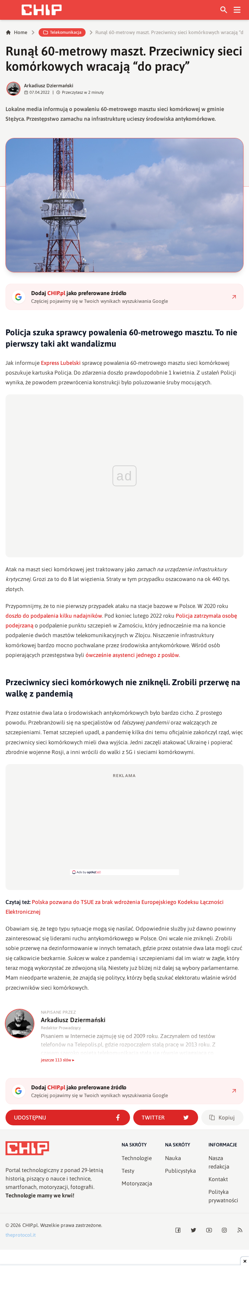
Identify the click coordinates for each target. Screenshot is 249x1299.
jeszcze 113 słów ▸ (58, 1060)
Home (20, 32)
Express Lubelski (61, 363)
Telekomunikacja (65, 32)
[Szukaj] (224, 10)
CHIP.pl (30, 1225)
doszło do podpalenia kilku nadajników (54, 615)
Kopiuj (227, 1117)
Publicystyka (180, 1171)
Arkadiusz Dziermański (48, 85)
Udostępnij (30, 1117)
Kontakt (218, 1179)
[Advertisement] (124, 823)
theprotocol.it (21, 1235)
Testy (128, 1171)
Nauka (173, 1158)
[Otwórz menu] (237, 10)
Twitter (153, 1117)
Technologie (137, 1158)
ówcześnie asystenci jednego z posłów (132, 655)
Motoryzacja (137, 1183)
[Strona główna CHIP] (41, 10)
